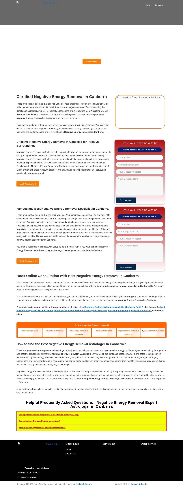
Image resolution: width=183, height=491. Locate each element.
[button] (159, 5)
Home (147, 5)
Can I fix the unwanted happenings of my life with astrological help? (49, 414)
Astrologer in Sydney (104, 331)
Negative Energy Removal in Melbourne (128, 332)
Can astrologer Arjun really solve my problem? (39, 421)
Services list (109, 443)
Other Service (148, 443)
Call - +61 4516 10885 (27, 477)
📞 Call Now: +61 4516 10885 (153, 331)
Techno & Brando (84, 484)
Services (158, 5)
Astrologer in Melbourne (54, 331)
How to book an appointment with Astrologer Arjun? (42, 427)
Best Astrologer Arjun (30, 331)
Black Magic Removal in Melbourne (79, 332)
